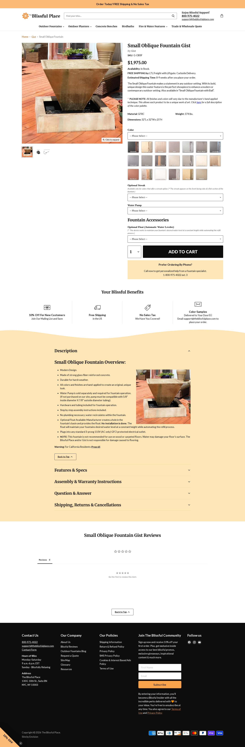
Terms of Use (107, 668)
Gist (33, 36)
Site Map (65, 660)
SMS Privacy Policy (110, 655)
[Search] (173, 16)
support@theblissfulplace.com (198, 19)
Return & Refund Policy (112, 646)
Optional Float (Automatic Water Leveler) (151, 227)
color (131, 130)
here (199, 102)
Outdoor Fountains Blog (73, 651)
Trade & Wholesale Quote (187, 26)
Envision (33, 736)
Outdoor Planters (79, 26)
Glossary (65, 664)
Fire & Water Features (152, 26)
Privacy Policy (107, 651)
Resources (66, 669)
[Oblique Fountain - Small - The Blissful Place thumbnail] (43, 152)
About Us (65, 642)
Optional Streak (136, 185)
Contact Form (29, 649)
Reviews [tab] (43, 559)
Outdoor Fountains (51, 26)
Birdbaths (128, 26)
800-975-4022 (30, 642)
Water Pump (135, 205)
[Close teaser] (20, 743)
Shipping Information (111, 642)
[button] (10, 737)
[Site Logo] (41, 16)
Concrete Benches (106, 26)
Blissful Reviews (69, 646)
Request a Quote (70, 655)
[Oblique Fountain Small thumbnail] (27, 152)
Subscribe (159, 684)
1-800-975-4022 (172, 274)
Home (25, 36)
